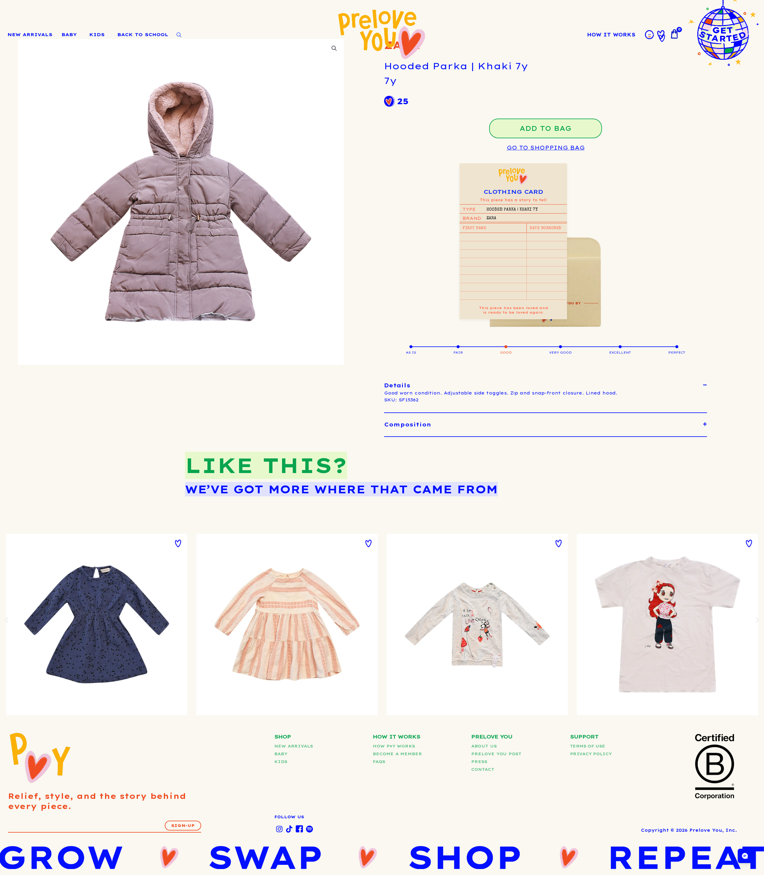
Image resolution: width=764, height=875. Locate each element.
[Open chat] (745, 856)
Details (397, 385)
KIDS (97, 34)
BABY (69, 34)
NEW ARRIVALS (30, 34)
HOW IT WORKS (611, 35)
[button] (545, 385)
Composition (407, 424)
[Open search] (179, 35)
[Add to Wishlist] (178, 543)
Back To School (142, 34)
